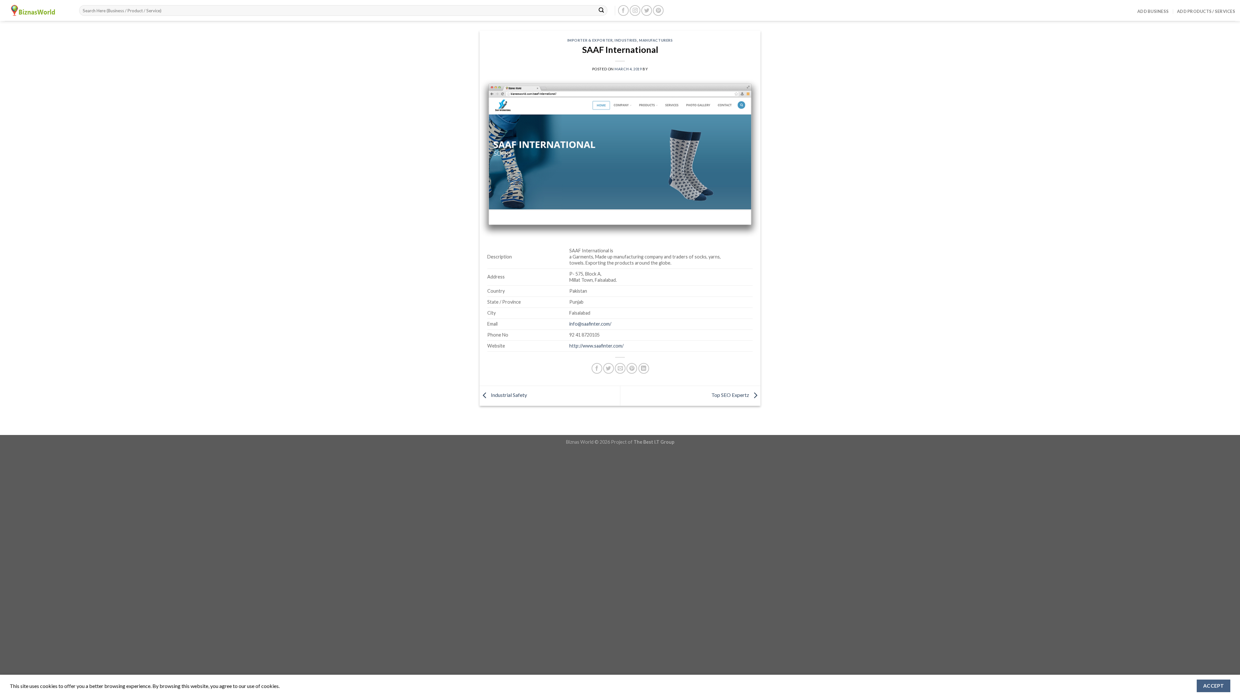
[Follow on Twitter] (646, 10)
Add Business (1153, 11)
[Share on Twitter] (608, 368)
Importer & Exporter (590, 40)
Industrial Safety (508, 395)
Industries (626, 40)
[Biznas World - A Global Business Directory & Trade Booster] (37, 10)
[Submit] (601, 10)
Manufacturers (656, 40)
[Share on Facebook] (597, 368)
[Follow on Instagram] (635, 10)
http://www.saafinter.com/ (596, 345)
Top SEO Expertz (730, 395)
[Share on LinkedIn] (643, 368)
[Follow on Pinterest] (658, 10)
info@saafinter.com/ (590, 324)
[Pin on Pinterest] (631, 368)
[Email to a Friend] (620, 368)
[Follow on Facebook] (623, 10)
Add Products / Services (1206, 11)
